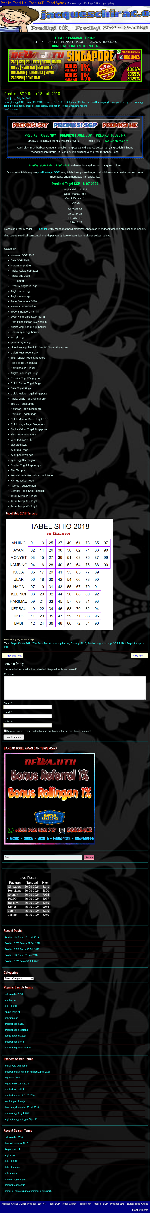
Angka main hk (12, 1012)
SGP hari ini (40, 228)
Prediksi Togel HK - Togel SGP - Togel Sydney (33, 3)
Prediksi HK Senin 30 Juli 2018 (21, 955)
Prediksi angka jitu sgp (103, 102)
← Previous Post (12, 655)
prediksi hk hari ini (14, 1089)
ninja (9, 98)
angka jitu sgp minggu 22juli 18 (21, 1119)
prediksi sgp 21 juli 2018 (17, 1113)
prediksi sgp (122, 102)
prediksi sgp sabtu (14, 1023)
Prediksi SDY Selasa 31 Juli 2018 (22, 943)
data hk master (12, 1167)
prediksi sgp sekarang (16, 1029)
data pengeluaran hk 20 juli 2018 (22, 1107)
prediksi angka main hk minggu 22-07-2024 (27, 1071)
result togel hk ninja (15, 1101)
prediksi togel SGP (49, 172)
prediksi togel (17, 105)
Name (8, 703)
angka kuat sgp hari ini (17, 1065)
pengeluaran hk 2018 (16, 1035)
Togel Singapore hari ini (74, 105)
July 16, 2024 (24, 98)
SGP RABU (119, 643)
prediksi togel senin (15, 1185)
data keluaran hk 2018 (16, 1143)
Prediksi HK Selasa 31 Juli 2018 (22, 937)
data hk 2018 (11, 1006)
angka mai (10, 1155)
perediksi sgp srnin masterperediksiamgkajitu (28, 1191)
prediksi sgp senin (14, 1041)
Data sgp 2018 (78, 643)
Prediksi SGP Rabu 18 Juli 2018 (32, 93)
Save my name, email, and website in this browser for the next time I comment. (49, 731)
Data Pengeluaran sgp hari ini (53, 643)
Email (8, 712)
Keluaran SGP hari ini (77, 102)
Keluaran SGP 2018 (54, 102)
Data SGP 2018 (34, 102)
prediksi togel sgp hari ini (18, 1047)
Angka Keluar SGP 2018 (24, 643)
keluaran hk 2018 (14, 994)
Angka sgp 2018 (15, 102)
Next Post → (140, 655)
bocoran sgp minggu (15, 1179)
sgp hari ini (55, 105)
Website (8, 721)
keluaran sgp (11, 1018)
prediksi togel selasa (37, 105)
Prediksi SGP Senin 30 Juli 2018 (22, 949)
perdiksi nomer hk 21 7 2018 (20, 1095)
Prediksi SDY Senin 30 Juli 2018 (22, 961)
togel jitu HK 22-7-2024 (17, 1083)
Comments (13, 109)
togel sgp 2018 (12, 1077)
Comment (9, 674)
